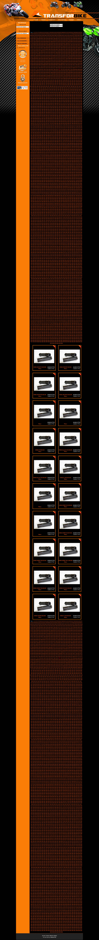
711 (81, 64)
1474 (77, 109)
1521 (74, 112)
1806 (68, 130)
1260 (81, 95)
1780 (64, 129)
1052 (55, 83)
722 (48, 66)
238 (68, 41)
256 (46, 43)
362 (68, 47)
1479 (36, 110)
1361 (40, 103)
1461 (49, 109)
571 (54, 58)
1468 (64, 109)
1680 (55, 123)
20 (52, 32)
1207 (70, 92)
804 (81, 69)
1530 (42, 114)
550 (71, 57)
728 (58, 66)
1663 (70, 121)
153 (81, 37)
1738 (77, 126)
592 (38, 60)
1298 (59, 98)
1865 (40, 135)
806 (32, 70)
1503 (36, 112)
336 (76, 46)
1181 (67, 90)
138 (56, 37)
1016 (81, 80)
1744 (38, 127)
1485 (49, 110)
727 (56, 66)
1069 (40, 84)
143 (64, 37)
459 (74, 52)
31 (65, 32)
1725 (49, 126)
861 (73, 72)
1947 (62, 140)
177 (69, 38)
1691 (79, 123)
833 (78, 70)
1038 (77, 81)
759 (58, 67)
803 (80, 69)
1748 (47, 127)
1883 (79, 135)
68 (58, 33)
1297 (57, 98)
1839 (36, 134)
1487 (53, 110)
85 (79, 33)
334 (73, 46)
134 (49, 37)
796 (68, 69)
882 (56, 74)
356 (58, 47)
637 (61, 61)
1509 (49, 112)
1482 (42, 110)
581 (71, 58)
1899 (62, 137)
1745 (40, 127)
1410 (42, 106)
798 (71, 69)
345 (39, 47)
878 (49, 74)
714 (34, 66)
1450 (77, 107)
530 (37, 57)
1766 (34, 129)
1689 (75, 123)
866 (81, 72)
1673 (40, 123)
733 (66, 66)
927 (80, 75)
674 (71, 63)
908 (48, 75)
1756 (64, 127)
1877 (66, 135)
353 (53, 47)
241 (73, 41)
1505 (40, 112)
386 (56, 49)
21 (53, 32)
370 (81, 47)
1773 (49, 129)
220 (37, 41)
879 (51, 74)
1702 (51, 124)
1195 (44, 92)
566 (46, 58)
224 (44, 41)
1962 (42, 141)
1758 (68, 127)
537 (49, 57)
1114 (31, 87)
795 (66, 69)
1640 (72, 120)
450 (59, 52)
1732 (64, 126)
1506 (42, 112)
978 (61, 78)
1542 (68, 114)
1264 (38, 97)
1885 (31, 137)
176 (68, 38)
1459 (44, 109)
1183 (71, 90)
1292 (47, 98)
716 (37, 66)
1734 (68, 126)
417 (56, 50)
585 (78, 58)
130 (43, 37)
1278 (68, 97)
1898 (59, 137)
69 (59, 33)
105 (54, 35)
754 (49, 67)
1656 (55, 121)
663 (53, 63)
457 (71, 52)
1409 (40, 106)
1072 (47, 84)
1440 (55, 107)
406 (38, 50)
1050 (51, 83)
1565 (66, 115)
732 (64, 66)
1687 (70, 123)
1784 (72, 129)
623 (37, 61)
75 (67, 33)
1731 (62, 126)
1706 (59, 124)
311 (34, 46)
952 (69, 77)
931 (34, 77)
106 (55, 35)
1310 (34, 100)
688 (43, 64)
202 (59, 40)
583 (74, 58)
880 (53, 74)
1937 (40, 140)
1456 (38, 109)
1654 (51, 121)
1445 (66, 107)
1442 (59, 107)
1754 (59, 127)
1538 (59, 114)
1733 (66, 126)
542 (58, 57)
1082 (68, 84)
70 (61, 33)
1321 (57, 100)
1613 (66, 118)
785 (49, 69)
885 (61, 74)
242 (74, 41)
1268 (47, 97)
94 (37, 35)
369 (80, 47)
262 (56, 43)
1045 (40, 83)
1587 (62, 117)
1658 (59, 121)
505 (48, 55)
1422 (68, 106)
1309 (31, 100)
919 (66, 75)
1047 (44, 83)
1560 (55, 115)
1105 (65, 86)
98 (42, 35)
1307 (79, 98)
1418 (59, 106)
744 (32, 67)
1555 (44, 115)
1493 (66, 110)
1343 (53, 101)
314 (39, 46)
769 (74, 67)
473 (46, 53)
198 (53, 40)
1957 (31, 141)
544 (61, 57)
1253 (66, 95)
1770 (42, 129)
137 (54, 37)
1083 (70, 84)
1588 (64, 117)
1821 (49, 132)
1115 (33, 87)
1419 (62, 106)
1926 (68, 138)
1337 (40, 101)
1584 (55, 117)
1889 (40, 137)
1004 (55, 80)
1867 (44, 135)
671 (66, 63)
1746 (42, 127)
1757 (66, 127)
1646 (34, 121)
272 (73, 43)
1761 (75, 127)
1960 (38, 141)
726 (54, 66)
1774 (51, 129)
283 (39, 44)
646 (76, 61)
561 (37, 58)
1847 (53, 134)
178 (71, 38)
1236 (81, 94)
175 (66, 38)
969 (46, 78)
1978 (77, 141)
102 (49, 35)
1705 (57, 124)
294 (58, 44)
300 (68, 44)
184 (81, 38)
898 (31, 75)
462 (80, 52)
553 (76, 57)
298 (64, 44)
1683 (62, 123)
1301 (66, 98)
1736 (72, 126)
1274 (59, 97)
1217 (40, 94)
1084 (72, 84)
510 (56, 55)
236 (64, 41)
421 (63, 50)
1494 (68, 110)
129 (41, 37)
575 (61, 58)
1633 (57, 120)
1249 (57, 95)
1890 (42, 137)
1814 (34, 132)
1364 (47, 103)
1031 (62, 81)
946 (59, 77)
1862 (34, 135)
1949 (66, 140)
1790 (34, 130)
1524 (81, 112)
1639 (70, 120)
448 (56, 52)
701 (64, 64)
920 (68, 75)
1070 (42, 84)
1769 (40, 129)
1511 (53, 112)
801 (76, 69)
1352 (72, 101)
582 (73, 58)
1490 (59, 110)
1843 (44, 134)
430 (78, 50)
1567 (70, 115)
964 (37, 78)
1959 (36, 141)
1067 (36, 84)
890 (69, 74)
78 (70, 33)
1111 (77, 86)
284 (41, 44)
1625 (40, 120)
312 (36, 46)
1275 (62, 97)
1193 (40, 92)
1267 (44, 97)
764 (66, 67)
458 (73, 52)
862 (74, 72)
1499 (79, 110)
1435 (44, 107)
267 (64, 43)
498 (36, 55)
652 (34, 63)
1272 (55, 97)
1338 (42, 101)
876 (46, 74)
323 (54, 46)
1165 (33, 90)
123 (31, 37)
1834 (77, 132)
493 (80, 53)
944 (56, 77)
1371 (62, 103)
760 (59, 67)
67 (57, 33)
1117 (37, 87)
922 (71, 75)
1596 (81, 117)
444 (49, 52)
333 (71, 46)
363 (69, 47)
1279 (70, 97)
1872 (55, 135)
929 (31, 77)
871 (37, 74)
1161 (77, 89)
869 (34, 74)
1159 (73, 89)
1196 (46, 92)
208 (70, 40)
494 (81, 53)
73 (64, 33)
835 (81, 70)
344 (37, 47)
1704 (55, 124)
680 (81, 63)
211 (74, 40)
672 (68, 63)
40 (76, 32)
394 (69, 49)
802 (78, 69)
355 (56, 47)
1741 (31, 127)
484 (64, 53)
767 (71, 67)
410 (44, 50)
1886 (34, 137)
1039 (79, 81)
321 (51, 46)
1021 (40, 81)
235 (63, 41)
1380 (81, 103)
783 (46, 69)
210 (73, 40)
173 (63, 38)
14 (45, 32)
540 (54, 57)
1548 (81, 114)
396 (73, 49)
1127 (58, 87)
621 (34, 61)
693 (51, 64)
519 (71, 55)
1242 (42, 95)
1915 (44, 138)
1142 (37, 89)
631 (51, 61)
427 (73, 50)
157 (36, 38)
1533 (49, 114)
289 (49, 44)
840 (37, 72)
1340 (47, 101)
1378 (77, 103)
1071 (44, 84)
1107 (69, 86)
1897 (57, 137)
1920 (55, 138)
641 (68, 61)
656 (41, 63)
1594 (77, 117)
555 (80, 57)
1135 (75, 87)
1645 (31, 121)
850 (54, 72)
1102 (59, 86)
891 (71, 74)
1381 (31, 104)
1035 (70, 81)
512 (59, 55)
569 (51, 58)
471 (43, 53)
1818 (42, 132)
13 (44, 32)
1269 (49, 97)
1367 (53, 103)
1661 (66, 121)
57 (45, 33)
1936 (38, 140)
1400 (72, 104)
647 (78, 61)
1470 (68, 109)
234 (61, 41)
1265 (40, 97)
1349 (66, 101)
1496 (72, 110)
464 (31, 53)
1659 (62, 121)
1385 (40, 104)
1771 (44, 129)
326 (59, 46)
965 (39, 78)
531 (39, 57)
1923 (62, 138)
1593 (75, 117)
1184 (73, 90)
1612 (64, 118)
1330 (77, 100)
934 (39, 77)
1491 (62, 110)
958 (80, 77)
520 (73, 55)
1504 (38, 112)
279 (32, 44)
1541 (66, 114)
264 (59, 43)
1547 (79, 114)
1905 (75, 137)
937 (44, 77)
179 (73, 38)
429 (76, 50)
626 (43, 61)
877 (48, 74)
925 (76, 75)
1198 (51, 92)
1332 (81, 100)
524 (80, 55)
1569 (75, 115)
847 (49, 72)
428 (74, 50)
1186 (77, 90)
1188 (81, 90)
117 (73, 35)
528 (34, 57)
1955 (79, 140)
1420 (64, 106)
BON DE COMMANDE (22, 43)
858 (68, 72)
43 (80, 32)
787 (52, 69)
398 (76, 49)
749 (41, 67)
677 (76, 63)
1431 (36, 107)
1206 (68, 92)
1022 (42, 81)
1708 (64, 124)
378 (43, 49)
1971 (62, 141)
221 (39, 41)
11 (41, 32)
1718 (34, 126)
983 (69, 78)
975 (56, 78)
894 (76, 74)
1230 (68, 94)
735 (69, 66)
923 (73, 75)
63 (52, 33)
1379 (79, 103)
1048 (47, 83)
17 (48, 32)
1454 (34, 109)
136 (53, 37)
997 (41, 80)
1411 (44, 106)
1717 (31, 126)
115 (70, 35)
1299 (62, 98)
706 (73, 64)
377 (41, 49)
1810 (77, 130)
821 (58, 70)
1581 (49, 117)
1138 (81, 87)
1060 (72, 83)
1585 (57, 117)
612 (71, 60)
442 (46, 52)
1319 (53, 100)
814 (46, 70)
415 (53, 50)
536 (48, 57)
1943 (53, 140)
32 (67, 32)
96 (40, 35)
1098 (50, 86)
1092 (37, 86)
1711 (70, 124)
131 (44, 37)
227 (49, 41)
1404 (81, 104)
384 (53, 49)
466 (34, 53)
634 (56, 61)
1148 (50, 89)
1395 (62, 104)
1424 (72, 106)
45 (30, 33)
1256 (72, 95)
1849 (57, 134)
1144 (42, 89)
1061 (75, 83)
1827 (62, 132)
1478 (34, 110)
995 (38, 80)
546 (64, 57)
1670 (34, 123)
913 (56, 75)
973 (53, 78)
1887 (36, 137)
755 (51, 67)
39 (75, 32)
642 (69, 61)
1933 (31, 140)
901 (36, 75)
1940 (47, 140)
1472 (72, 109)
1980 (81, 141)
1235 (79, 94)
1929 (74, 138)
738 (74, 66)
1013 (75, 80)
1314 (42, 100)
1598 (34, 118)
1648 (38, 121)
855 (63, 72)
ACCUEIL (36, 19)
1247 (53, 95)
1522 (77, 112)
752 (46, 67)
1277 (66, 97)
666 (58, 63)
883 (58, 74)
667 (59, 63)
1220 (47, 94)
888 (66, 74)
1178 (60, 90)
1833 (75, 132)
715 (36, 66)
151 (78, 37)
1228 (64, 94)
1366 (51, 103)
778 (37, 69)
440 (43, 52)
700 (63, 64)
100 (45, 35)
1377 (75, 103)
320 (49, 46)
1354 (77, 101)
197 (51, 40)
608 (64, 60)
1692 (81, 123)
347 (43, 47)
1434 (42, 107)
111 (63, 35)
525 (81, 55)
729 (59, 66)
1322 (59, 100)
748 (39, 67)
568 (49, 58)
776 (34, 69)
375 (37, 49)
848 (51, 72)
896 (80, 74)
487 (69, 53)
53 (40, 33)
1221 (49, 94)
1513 (57, 112)
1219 (44, 94)
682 (32, 64)
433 (31, 52)
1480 (38, 110)
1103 (61, 86)
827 (68, 70)
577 (64, 58)
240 (71, 41)
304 (74, 44)
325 (58, 46)
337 (78, 46)
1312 (38, 100)
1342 (51, 101)
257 (48, 43)
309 (31, 46)
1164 (31, 90)
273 (74, 43)
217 (32, 41)
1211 (78, 92)
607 (63, 60)
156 (34, 38)
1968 (55, 141)
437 (37, 52)
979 (63, 78)
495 (31, 55)
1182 (69, 90)
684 (36, 64)
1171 (46, 90)
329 (64, 46)
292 (54, 44)
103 (50, 35)
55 (42, 33)
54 (41, 33)
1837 (31, 134)
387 (58, 49)
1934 (34, 140)
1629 (49, 120)
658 (44, 63)
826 (66, 70)
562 (39, 58)
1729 (57, 126)
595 (43, 60)
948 (63, 77)
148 (73, 37)
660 (48, 63)
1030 (59, 81)
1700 (47, 124)
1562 (59, 115)
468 (37, 53)
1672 (38, 123)
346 (41, 47)
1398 (68, 104)
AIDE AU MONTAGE (62, 19)
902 (38, 75)
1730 (59, 126)
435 (34, 52)
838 (34, 72)
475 (49, 53)
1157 (69, 89)
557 (31, 58)
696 (56, 64)
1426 (77, 106)
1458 (42, 109)
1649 (40, 121)
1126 (56, 87)
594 (41, 60)
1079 (62, 84)
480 (58, 53)
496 (32, 55)
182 (78, 38)
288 (48, 44)
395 (71, 49)
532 (41, 57)
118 (75, 35)
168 (54, 38)
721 (46, 66)
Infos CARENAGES (21, 38)
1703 (53, 124)
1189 (32, 92)
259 (51, 43)
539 (53, 57)
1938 (42, 140)
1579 (44, 117)
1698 (42, 124)
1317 (49, 100)
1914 (42, 138)
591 (36, 60)
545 (63, 57)
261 (54, 43)
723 (49, 66)
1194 (42, 92)
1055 (62, 83)
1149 (52, 89)
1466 (59, 109)
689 (44, 64)
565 (44, 58)
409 (43, 50)
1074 (51, 84)
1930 (77, 138)
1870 (51, 135)
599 (49, 60)
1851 (62, 134)
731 (63, 66)
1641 (75, 120)
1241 (40, 95)
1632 (55, 120)
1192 (38, 92)
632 (53, 61)
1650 (42, 121)
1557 (49, 115)
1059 (70, 83)
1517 (66, 112)
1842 (42, 134)
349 (46, 47)
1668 (81, 121)
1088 (81, 84)
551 (73, 57)
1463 (53, 109)
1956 (81, 140)
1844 (47, 134)
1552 (38, 115)
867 (31, 74)
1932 (81, 138)
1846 (51, 134)
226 (48, 41)
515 (64, 55)
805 (31, 70)
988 (78, 78)
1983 (36, 143)
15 (46, 32)
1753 (57, 127)
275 (78, 43)
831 (74, 70)
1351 (70, 101)
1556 (47, 115)
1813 (31, 132)
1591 (70, 117)
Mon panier (71, 19)
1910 (34, 138)
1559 (53, 115)
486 (68, 53)
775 (32, 69)
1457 (40, 109)
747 (37, 67)
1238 (34, 95)
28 (62, 32)
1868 (47, 135)
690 (46, 64)
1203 (61, 92)
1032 (64, 81)
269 (68, 43)
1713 (74, 124)
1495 (70, 110)
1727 (53, 126)
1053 (57, 83)
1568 (72, 115)
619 (31, 61)
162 (44, 38)
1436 (47, 107)
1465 (57, 109)
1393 (57, 104)
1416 (55, 106)
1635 (62, 120)
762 (63, 67)
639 (64, 61)
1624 (38, 120)
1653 (49, 121)
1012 (72, 80)
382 (49, 49)
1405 (31, 106)
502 (43, 55)
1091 (35, 86)
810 (39, 70)
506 (49, 55)
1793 (40, 130)
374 (36, 49)
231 (56, 41)
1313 (40, 100)
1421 (66, 106)
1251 (62, 95)
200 (56, 40)
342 (34, 47)
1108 (71, 86)
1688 (72, 123)
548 (68, 57)
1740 (81, 126)
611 (69, 60)
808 (36, 70)
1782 (68, 129)
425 (69, 50)
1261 (31, 97)
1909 (31, 138)
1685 (66, 123)
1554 (42, 115)
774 (31, 69)
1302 (68, 98)
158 (37, 38)
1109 (73, 86)
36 (71, 32)
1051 (53, 83)
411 (46, 50)
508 (53, 55)
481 (59, 53)
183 (80, 38)
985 (73, 78)
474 (48, 53)
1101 (57, 86)
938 (46, 77)
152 (80, 37)
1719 (36, 126)
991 (31, 80)
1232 (72, 94)
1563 (62, 115)
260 (53, 43)
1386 (42, 104)
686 (39, 64)
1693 (31, 124)
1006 (60, 80)
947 (61, 77)
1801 (57, 130)
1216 (38, 94)
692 (49, 64)
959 (81, 77)
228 (51, 41)
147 (71, 37)
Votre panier (22, 60)
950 (66, 77)
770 (76, 67)
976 (58, 78)
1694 (34, 124)
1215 (36, 94)
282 (37, 44)
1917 (49, 138)
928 (81, 75)
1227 (62, 94)
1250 (59, 95)
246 (81, 41)
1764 (81, 127)
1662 (68, 121)
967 (43, 78)
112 (65, 35)
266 (63, 43)
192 (43, 40)
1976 (72, 141)
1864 (38, 135)
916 (61, 75)
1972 (64, 141)
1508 (47, 112)
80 (73, 33)
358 (61, 47)
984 (71, 78)
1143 (39, 89)
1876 (64, 135)
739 (76, 66)
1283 (79, 97)
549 (69, 57)
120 (78, 35)
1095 (44, 86)
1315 (44, 100)
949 (64, 77)
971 (49, 78)
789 (56, 69)
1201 (57, 92)
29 (63, 32)
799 (73, 69)
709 (78, 64)
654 (37, 63)
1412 (46, 106)
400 (80, 49)
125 (34, 37)
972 (51, 78)
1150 (54, 89)
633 (54, 61)
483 (63, 53)
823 (61, 70)
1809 (75, 130)
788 (54, 69)
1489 (57, 110)
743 (31, 67)
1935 (36, 140)
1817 (40, 132)
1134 (73, 87)
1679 (53, 123)
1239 (36, 95)
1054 (59, 83)
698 (59, 64)
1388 (47, 104)
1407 (36, 106)
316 (43, 46)
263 (58, 43)
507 (51, 55)
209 (71, 40)
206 (66, 40)
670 (64, 63)
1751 (53, 127)
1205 (66, 92)
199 (54, 40)
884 (59, 74)
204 (63, 40)
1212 (81, 92)
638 (63, 61)
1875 (62, 135)
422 (64, 50)
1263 (36, 97)
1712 (72, 124)
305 (76, 44)
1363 (44, 103)
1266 (42, 97)
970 (48, 78)
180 (74, 38)
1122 (48, 87)
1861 (31, 135)
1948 (64, 140)
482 (61, 53)
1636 (64, 120)
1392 (55, 104)
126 (36, 37)
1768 (38, 129)
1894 (51, 137)
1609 (57, 118)
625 (41, 61)
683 (34, 64)
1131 (66, 87)
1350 (68, 101)
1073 (49, 84)
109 (60, 35)
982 (68, 78)
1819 (44, 132)
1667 (79, 121)
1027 (53, 81)
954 (73, 77)
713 (32, 66)
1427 (79, 106)
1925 (66, 138)
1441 (57, 107)
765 (68, 67)
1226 (59, 94)
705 (71, 64)
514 (63, 55)
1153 (60, 89)
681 (31, 64)
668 (61, 63)
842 (41, 72)
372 (32, 49)
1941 (49, 140)
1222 (51, 94)
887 (64, 74)
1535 (53, 114)
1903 (70, 137)
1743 (36, 127)
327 (61, 46)
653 (36, 63)
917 (63, 75)
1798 (51, 130)
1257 (75, 95)
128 (39, 37)
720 (44, 66)
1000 (47, 80)
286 (44, 44)
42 (79, 32)
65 (55, 33)
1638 (68, 120)
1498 (77, 110)
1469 (66, 109)
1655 (53, 121)
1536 (55, 114)
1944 (55, 140)
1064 (81, 83)
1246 (51, 95)
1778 (59, 129)
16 (47, 32)
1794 (42, 130)
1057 (66, 83)
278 (31, 44)
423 (66, 50)
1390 (51, 104)
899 (32, 75)
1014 (77, 80)
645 (74, 61)
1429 (31, 107)
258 (49, 43)
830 (73, 70)
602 (54, 60)
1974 (68, 141)
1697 (40, 124)
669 (63, 63)
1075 (53, 84)
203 (61, 40)
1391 (53, 104)
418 (58, 50)
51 (38, 33)
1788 (81, 129)
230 (54, 41)
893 (74, 74)
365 (73, 47)
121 (80, 35)
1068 (38, 84)
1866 (42, 135)
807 (34, 70)
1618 (77, 118)
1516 (64, 112)
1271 (53, 97)
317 (44, 46)
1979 (79, 141)
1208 (72, 92)
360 (64, 47)
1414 (51, 106)
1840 (38, 134)
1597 (31, 118)
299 (66, 44)
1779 (62, 129)
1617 (74, 118)
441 (44, 52)
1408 (38, 106)
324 (56, 46)
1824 (55, 132)
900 (34, 75)
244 (78, 41)
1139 (31, 89)
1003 (53, 80)
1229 (66, 94)
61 (50, 33)
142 (63, 37)
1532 (47, 114)
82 (75, 33)
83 (76, 33)
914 (58, 75)
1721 (40, 126)
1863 (36, 135)
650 (31, 63)
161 (43, 38)
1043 (36, 83)
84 (78, 33)
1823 (53, 132)
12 (42, 32)
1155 (65, 89)
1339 (44, 101)
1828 (64, 132)
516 (66, 55)
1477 (31, 110)
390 (63, 49)
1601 (40, 118)
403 (32, 50)
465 (32, 53)
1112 (79, 86)
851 (56, 72)
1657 (57, 121)
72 (63, 33)
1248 (55, 95)
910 (51, 75)
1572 (81, 115)
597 (46, 60)
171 (59, 38)
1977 (75, 141)
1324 (64, 100)
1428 (81, 106)
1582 (51, 117)
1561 (57, 115)
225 (46, 41)
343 (36, 47)
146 (69, 37)
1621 (31, 120)
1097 (48, 86)
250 (36, 43)
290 (51, 44)
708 (76, 64)
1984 (38, 143)
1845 (49, 134)
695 (54, 64)
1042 (34, 83)
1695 (36, 124)
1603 (44, 118)
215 (81, 40)
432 (81, 50)
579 (68, 58)
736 (71, 66)
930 (32, 77)
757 (54, 67)
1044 (38, 83)
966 (41, 78)
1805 (66, 130)
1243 (44, 95)
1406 (34, 106)
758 (56, 67)
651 (32, 63)
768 (73, 67)
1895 (53, 137)
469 (39, 53)
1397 (66, 104)
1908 (81, 137)
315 (41, 46)
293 (56, 44)
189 (38, 40)
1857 (75, 134)
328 (63, 46)
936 (43, 77)
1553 (40, 115)
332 (69, 46)
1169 (42, 90)
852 (58, 72)
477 (53, 53)
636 (59, 61)
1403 (79, 104)
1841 (40, 134)
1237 (31, 95)
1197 (49, 92)
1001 (49, 80)
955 (74, 77)
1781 (66, 129)
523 (78, 55)
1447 (70, 107)
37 (73, 32)
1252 (64, 95)
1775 (53, 129)
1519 (70, 112)
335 (74, 46)
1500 (81, 110)
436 (36, 52)
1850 (59, 134)
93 (36, 35)
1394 (59, 104)
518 (69, 55)
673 (69, 63)
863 (76, 72)
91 (34, 35)
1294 (51, 98)
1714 (77, 124)
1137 (79, 87)
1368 (55, 103)
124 (32, 37)
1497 (75, 110)
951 (68, 77)
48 (34, 33)
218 (34, 41)
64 (53, 33)
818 (53, 70)
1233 (75, 94)
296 (61, 44)
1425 (74, 106)
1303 (70, 98)
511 (58, 55)
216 (31, 41)
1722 (42, 126)
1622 (34, 120)
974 (54, 78)
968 (44, 78)
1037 (75, 81)
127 (37, 37)
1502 (34, 112)
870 (36, 74)
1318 (51, 100)
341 (32, 47)
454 (66, 52)
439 (41, 52)
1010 (68, 80)
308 (81, 44)
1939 (44, 140)
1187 (79, 90)
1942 (51, 140)
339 (81, 46)
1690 (77, 123)
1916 (46, 138)
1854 (68, 134)
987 (76, 78)
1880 (72, 135)
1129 (62, 87)
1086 (77, 84)
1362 (42, 103)
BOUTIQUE (43, 19)
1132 (69, 87)
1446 (68, 107)
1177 (58, 90)
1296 (55, 98)
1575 (36, 117)
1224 (55, 94)
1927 (70, 138)
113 (67, 35)
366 (74, 47)
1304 (72, 98)
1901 (66, 137)
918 (64, 75)
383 (51, 49)
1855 (70, 134)
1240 (38, 95)
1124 (52, 87)
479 (56, 53)
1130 (64, 87)
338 (80, 46)
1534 (51, 114)
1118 (39, 87)
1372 (64, 103)
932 (36, 77)
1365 (49, 103)
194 (46, 40)
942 (53, 77)
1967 (53, 141)
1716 (81, 124)
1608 (55, 118)
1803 (62, 130)
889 (68, 74)
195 (48, 40)
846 (48, 72)
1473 (75, 109)
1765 (31, 129)
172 (61, 38)
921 (69, 75)
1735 (70, 126)
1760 (72, 127)
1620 (81, 118)
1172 (48, 90)
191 (41, 40)
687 (41, 64)
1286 (34, 98)
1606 (51, 118)
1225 (57, 94)
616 (78, 60)
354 (54, 47)
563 (41, 58)
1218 (42, 94)
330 (66, 46)
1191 (36, 92)
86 (80, 33)
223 (43, 41)
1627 (44, 120)
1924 (64, 138)
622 (36, 61)
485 (66, 53)
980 (64, 78)
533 (43, 57)
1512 (55, 112)
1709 (66, 124)
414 (51, 50)
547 (66, 57)
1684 (64, 123)
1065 (31, 84)
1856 (72, 134)
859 (69, 72)
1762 (77, 127)
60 (49, 33)
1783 (70, 129)
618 (81, 60)
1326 (68, 100)
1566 (68, 115)
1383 (36, 104)
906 (44, 75)
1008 (64, 80)
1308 (81, 98)
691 (48, 64)
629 (48, 61)
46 (32, 33)
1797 (49, 130)
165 (49, 38)
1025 (49, 81)
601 (53, 60)
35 (70, 32)
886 (63, 74)
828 (69, 70)
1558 (51, 115)
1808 (72, 130)
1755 (62, 127)
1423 (70, 106)
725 (53, 66)
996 (39, 80)
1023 (44, 81)
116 (72, 35)
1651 (44, 121)
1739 (79, 126)
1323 (62, 100)
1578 (42, 117)
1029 (57, 81)
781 (42, 69)
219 (36, 41)
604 (58, 60)
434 (32, 52)
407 (39, 50)
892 (73, 74)
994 (36, 80)
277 (81, 43)
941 (51, 77)
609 (66, 60)
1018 (34, 81)
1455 (36, 109)
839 (36, 72)
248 (32, 43)
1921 (57, 138)
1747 (44, 127)
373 (34, 49)
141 (61, 37)
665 (56, 63)
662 (51, 63)
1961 (40, 141)
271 (71, 43)
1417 (57, 106)
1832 (72, 132)
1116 (35, 87)
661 (49, 63)
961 (32, 78)
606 (61, 60)
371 (31, 49)
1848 (55, 134)
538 (51, 57)
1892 (47, 137)
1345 (57, 101)
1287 (36, 98)
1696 (38, 124)
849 (53, 72)
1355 (79, 101)
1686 (68, 123)
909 (49, 75)
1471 (70, 109)
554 (78, 57)
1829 (66, 132)
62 (51, 33)
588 (31, 60)
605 (59, 60)
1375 (70, 103)
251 (37, 43)
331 (68, 46)
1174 (52, 90)
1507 (44, 112)
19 (51, 32)
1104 (63, 86)
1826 (59, 132)
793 (63, 69)
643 (71, 61)
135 (51, 37)
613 (73, 60)
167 (53, 38)
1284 (81, 97)
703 (68, 64)
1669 (31, 123)
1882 (77, 135)
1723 (44, 126)
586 (80, 58)
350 (48, 47)
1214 (34, 94)
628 (46, 61)
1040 (81, 81)
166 (51, 38)
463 (81, 52)
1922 (59, 138)
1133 (71, 87)
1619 (79, 118)
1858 (77, 134)
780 (41, 69)
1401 (75, 104)
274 (76, 43)
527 (32, 57)
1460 (47, 109)
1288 (38, 98)
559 (34, 58)
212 (76, 40)
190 (39, 40)
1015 (79, 80)
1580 (47, 117)
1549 (31, 115)
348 (44, 47)
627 (44, 61)
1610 (59, 118)
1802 (59, 130)
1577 (40, 117)
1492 (64, 110)
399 (78, 49)
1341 (49, 101)
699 (61, 64)
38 (74, 32)
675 (73, 63)
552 (74, 57)
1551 (36, 115)
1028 (55, 81)
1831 (70, 132)
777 (36, 69)
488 (71, 53)
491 (76, 53)
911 (53, 75)
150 (76, 37)
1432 (38, 107)
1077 (57, 84)
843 (43, 72)
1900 (64, 137)
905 (43, 75)
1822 (51, 132)
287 (46, 44)
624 (39, 61)
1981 (31, 143)
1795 (44, 130)
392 (66, 49)
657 (43, 63)
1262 (34, 97)
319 (48, 46)
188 (36, 40)
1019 (36, 81)
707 (75, 64)
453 (64, 52)
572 (56, 58)
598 (48, 60)
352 (51, 47)
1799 (53, 130)
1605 (49, 118)
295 (59, 44)
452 (63, 52)
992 (33, 80)
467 (36, 53)
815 (48, 70)
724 (51, 66)
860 (71, 72)
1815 (36, 132)
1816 (38, 132)
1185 (75, 90)
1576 (38, 117)
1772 (47, 129)
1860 (81, 134)
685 (38, 64)
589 (32, 60)
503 (44, 55)
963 (36, 78)
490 (74, 53)
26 (59, 32)
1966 (51, 141)
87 (81, 33)
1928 (72, 138)
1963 (44, 141)
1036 (72, 81)
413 (49, 50)
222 (41, 41)
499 (38, 55)
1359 (36, 103)
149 (74, 37)
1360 (38, 103)
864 (78, 72)
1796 (47, 130)
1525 (31, 114)
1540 (64, 114)
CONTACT (79, 19)
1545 (75, 114)
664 (54, 63)
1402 (77, 104)
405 (36, 50)
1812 (81, 130)
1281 (75, 97)
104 (52, 35)
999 (44, 80)
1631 (53, 120)
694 (53, 64)
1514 (59, 112)
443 (48, 52)
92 (35, 35)
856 (64, 72)
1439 (53, 107)
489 (73, 53)
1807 (70, 130)
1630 (51, 120)
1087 (79, 84)
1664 (72, 121)
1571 (79, 115)
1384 (38, 104)
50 (36, 33)
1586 (59, 117)
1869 (49, 135)
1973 (66, 141)
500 (39, 55)
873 (41, 74)
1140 (33, 89)
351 (49, 47)
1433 (40, 107)
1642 (77, 120)
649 (81, 61)
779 (39, 69)
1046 (42, 83)
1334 (34, 101)
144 (66, 37)
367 (76, 47)
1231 (70, 94)
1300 (64, 98)
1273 (57, 97)
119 (76, 35)
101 (47, 35)
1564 (64, 115)
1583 (53, 117)
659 (46, 63)
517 (68, 55)
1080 (64, 84)
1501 (31, 112)
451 (61, 52)
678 (78, 63)
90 (33, 35)
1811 (79, 130)
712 (31, 66)
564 (43, 58)
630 (49, 61)
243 (76, 41)
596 (44, 60)
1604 (47, 118)
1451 (79, 107)
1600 (38, 118)
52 (39, 33)
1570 (77, 115)
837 (32, 72)
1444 (64, 107)
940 (49, 77)
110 (62, 35)
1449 (75, 107)
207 (68, 40)
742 (81, 66)
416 (54, 50)
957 (78, 77)
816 (49, 70)
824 (63, 70)
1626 (42, 120)
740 (78, 66)
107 (57, 35)
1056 (64, 83)
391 (64, 49)
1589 (66, 117)
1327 (70, 100)
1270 (51, 97)
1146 (46, 89)
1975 (70, 141)
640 (66, 61)
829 (71, 70)
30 (64, 32)
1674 (42, 123)
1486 (51, 110)
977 (59, 78)
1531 (44, 114)
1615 (70, 118)
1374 (68, 103)
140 (59, 37)
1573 (31, 117)
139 (58, 37)
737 (73, 66)
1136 (77, 87)
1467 (62, 109)
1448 (72, 107)
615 (76, 60)
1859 (79, 134)
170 (58, 38)
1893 (49, 137)
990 (81, 78)
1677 (49, 123)
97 (41, 35)
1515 (62, 112)
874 (43, 74)
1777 (57, 129)
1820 (47, 132)
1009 (66, 80)
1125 (54, 87)
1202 (59, 92)
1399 (70, 104)
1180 (65, 90)
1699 (44, 124)
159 (39, 38)
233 (59, 41)
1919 (53, 138)
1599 (36, 118)
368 (78, 47)
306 (78, 44)
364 (71, 47)
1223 (53, 94)
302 (71, 44)
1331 (79, 100)
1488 (55, 110)
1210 (76, 92)
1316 (46, 100)
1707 (62, 124)
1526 (34, 114)
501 (41, 55)
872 (39, 74)
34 (69, 32)
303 (73, 44)
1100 (55, 86)
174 (64, 38)
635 (58, 61)
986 (74, 78)
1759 (70, 127)
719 (43, 66)
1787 (79, 129)
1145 (44, 89)
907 (46, 75)
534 (44, 57)
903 (39, 75)
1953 (75, 140)
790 (57, 69)
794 (65, 69)
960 (31, 78)
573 (58, 58)
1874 (59, 135)
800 (75, 69)
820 (56, 70)
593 (39, 60)
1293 (49, 98)
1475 (79, 109)
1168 (39, 90)
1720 (38, 126)
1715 (79, 124)
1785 (75, 129)
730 (61, 66)
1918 (51, 138)
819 (54, 70)
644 (73, 61)
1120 (43, 87)
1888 (38, 137)
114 (68, 35)
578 (66, 58)
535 (46, 57)
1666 (77, 121)
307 (80, 44)
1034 (68, 81)
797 (70, 69)
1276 (64, 97)
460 (76, 52)
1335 (36, 101)
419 (59, 50)
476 (51, 53)
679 (80, 63)
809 (38, 70)
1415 (53, 106)
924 (74, 75)
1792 (38, 130)
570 (53, 58)
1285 (31, 98)
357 (59, 47)
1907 (79, 137)
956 (76, 77)
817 (51, 70)
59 (47, 33)
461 (78, 52)
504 (46, 55)
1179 (62, 90)
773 (81, 67)
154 (31, 38)
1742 (34, 127)
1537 (57, 114)
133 (48, 37)
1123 (50, 87)
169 (56, 38)
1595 (79, 117)
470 (41, 53)
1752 (55, 127)
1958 (34, 141)
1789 (31, 130)
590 (34, 60)
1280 (72, 97)
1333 (31, 101)
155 (32, 38)
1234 (77, 94)
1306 (77, 98)
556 (81, 57)
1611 (62, 118)
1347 (62, 101)
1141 (35, 89)
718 (41, 66)
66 (56, 33)
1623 (36, 120)
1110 (75, 86)
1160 (75, 89)
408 (41, 50)
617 (80, 60)
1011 (70, 80)
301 (69, 44)
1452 (81, 107)
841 (39, 72)
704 (70, 64)
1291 (44, 98)
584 (76, 58)
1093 (40, 86)
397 (74, 49)
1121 (46, 87)
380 (46, 49)
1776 (55, 129)
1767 (36, 129)
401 (81, 49)
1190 (34, 92)
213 (78, 40)
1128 (60, 87)
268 (66, 43)
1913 (40, 138)
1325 (66, 100)
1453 (31, 109)
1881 (75, 135)
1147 (48, 89)
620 (32, 61)
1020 (38, 81)
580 (69, 58)
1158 (71, 89)
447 (54, 52)
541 (56, 57)
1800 (55, 130)
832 (76, 70)
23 (56, 32)
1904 (72, 137)
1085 (75, 84)
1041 (31, 83)
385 (54, 49)
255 (44, 43)
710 (80, 64)
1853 (66, 134)
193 (44, 40)
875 (44, 74)
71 (62, 33)
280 (34, 44)
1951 (70, 140)
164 (48, 38)
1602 (42, 118)
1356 (81, 101)
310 (32, 46)
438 (39, 52)
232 (58, 41)
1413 (49, 106)
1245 (49, 95)
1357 (31, 103)
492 (78, 53)
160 (41, 38)
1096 (46, 86)
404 (34, 50)
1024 (47, 81)
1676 (47, 123)
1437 (49, 107)
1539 (62, 114)
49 (35, 33)
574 (59, 58)
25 (58, 32)
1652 (47, 121)
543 (59, 57)
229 (53, 41)
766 (69, 67)
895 (78, 74)
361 (66, 47)
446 (53, 52)
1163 (81, 89)
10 (40, 32)
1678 (51, 123)
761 (61, 67)
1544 (72, 114)
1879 (70, 135)
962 (34, 78)
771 (78, 67)
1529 (40, 114)
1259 (79, 95)
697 (58, 64)
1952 (72, 140)
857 (66, 72)
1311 (36, 100)
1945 (57, 140)
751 (44, 67)
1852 (64, 134)
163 (46, 38)
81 (74, 33)
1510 (51, 112)
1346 (59, 101)
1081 (66, 84)
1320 (55, 100)
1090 (33, 86)
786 (51, 69)
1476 (81, 109)
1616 (72, 118)
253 (41, 43)
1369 (57, 103)
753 (48, 67)
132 (46, 37)
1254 (68, 95)
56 (44, 33)
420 (61, 50)
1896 (55, 137)
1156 (67, 89)
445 (51, 52)
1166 (35, 90)
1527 (36, 114)
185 (31, 40)
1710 (68, 124)
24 (57, 32)
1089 (31, 86)
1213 (31, 94)
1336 (38, 101)
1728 (55, 126)
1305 (75, 98)
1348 (64, 101)
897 (81, 74)
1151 (56, 89)
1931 (79, 138)
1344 (55, 101)
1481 (40, 110)
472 (44, 53)
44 (81, 32)
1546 (77, 114)
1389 (49, 104)
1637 (66, 120)
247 (31, 43)
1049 (49, 83)
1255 (70, 95)
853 (59, 72)
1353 (75, 101)
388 (59, 49)
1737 (75, 126)
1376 (72, 103)
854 (61, 72)
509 (54, 55)
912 (54, 75)
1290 (42, 98)
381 (48, 49)
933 (37, 77)
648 (80, 61)
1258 (77, 95)
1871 (53, 135)
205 (64, 40)
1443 (62, 107)
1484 (47, 110)
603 (56, 60)
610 (68, 60)
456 (69, 52)
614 (74, 60)
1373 (66, 103)
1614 (68, 118)
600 (51, 60)
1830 (68, 132)
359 (63, 47)
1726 (51, 126)
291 (53, 44)
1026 (51, 81)
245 (80, 41)
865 (80, 72)
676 (74, 63)
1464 (55, 109)
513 (61, 55)
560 (36, 58)
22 (54, 32)
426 (71, 50)
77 (69, 33)
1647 (36, 121)
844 (44, 72)
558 (32, 58)
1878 (68, 135)
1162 (79, 89)
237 (66, 41)
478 (54, 53)
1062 (77, 83)
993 (34, 80)
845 (46, 72)
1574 (34, 117)
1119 (41, 87)
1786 (77, 129)
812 (43, 70)
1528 (38, 114)
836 (31, 72)
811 (41, 70)
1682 (59, 123)
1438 (51, 107)
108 (59, 35)
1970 (59, 141)
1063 (79, 83)
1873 (57, 135)
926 (78, 75)
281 (36, 44)
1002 (51, 80)
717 (39, 66)
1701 (49, 124)
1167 (37, 90)
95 (39, 35)
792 (61, 69)
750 (43, 67)
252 (39, 43)
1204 (63, 92)
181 (76, 38)
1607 (53, 118)
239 (69, 41)
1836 (81, 132)
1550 (34, 115)
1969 (57, 141)
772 (80, 67)
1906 (77, 137)
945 (58, 77)
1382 (34, 104)
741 (80, 66)
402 (31, 50)
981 (66, 78)
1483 (44, 110)
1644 (81, 120)
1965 (49, 141)
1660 (64, 121)
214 (80, 40)
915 (59, 75)
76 (68, 33)
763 (64, 67)
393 (68, 49)
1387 (44, 104)
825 (64, 70)
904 (41, 75)
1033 (66, 81)
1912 (38, 138)
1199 (53, 92)
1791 (36, 130)
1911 (36, 138)
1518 (68, 112)
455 (68, 52)
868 (32, 74)
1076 (55, 84)
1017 (31, 81)
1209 (74, 92)
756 (53, 67)
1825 (57, 132)
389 (61, 49)
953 (71, 77)
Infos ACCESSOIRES (22, 40)
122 (81, 35)
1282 (77, 97)
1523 (79, 112)
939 (48, 77)
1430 (34, 107)
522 (76, 55)
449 (58, 52)
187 (34, 40)
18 (50, 32)
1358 (34, 103)
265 (61, 43)
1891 (44, 137)
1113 (81, 86)
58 (46, 33)
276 (80, 43)
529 (36, 57)
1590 (68, 117)
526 (31, 57)
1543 (70, 114)
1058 (68, 83)
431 (80, 50)
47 (33, 33)
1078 (59, 84)
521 (74, 55)
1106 (67, 86)
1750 (51, 127)
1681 (57, 123)
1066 (34, 84)
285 (43, 44)
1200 (55, 92)
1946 (59, 140)
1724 (47, 126)
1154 (62, 89)
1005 (57, 80)
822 (59, 70)
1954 (77, 140)
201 (58, 40)
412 (48, 50)
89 (31, 35)
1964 (47, 141)
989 (80, 78)
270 (69, 43)
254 (43, 43)
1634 (59, 120)
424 (68, 50)
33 (68, 32)
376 (39, 49)
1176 (56, 90)
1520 (72, 112)
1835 (79, 132)
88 (30, 35)
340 (31, 47)
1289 (40, 98)
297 (63, 44)
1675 (44, 123)
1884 (81, 135)
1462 (51, 109)
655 (39, 63)
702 (66, 64)
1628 (47, 120)
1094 (42, 86)
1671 (36, 123)
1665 (75, 121)
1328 (72, 100)
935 (41, 77)
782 (44, 69)
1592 (72, 117)
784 (47, 69)
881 (54, 74)
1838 (34, 134)
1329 (74, 100)
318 (46, 46)
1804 (64, 130)
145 (68, 37)
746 (36, 67)
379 (44, 49)
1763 (79, 127)
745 (34, 67)
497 (34, 55)
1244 (47, 95)
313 (37, 46)
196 (49, 40)
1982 (34, 143)
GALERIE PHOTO (51, 19)
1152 (58, 89)
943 (54, 77)
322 (53, 46)
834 (80, 70)
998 (43, 80)
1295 (53, 98)
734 (68, 66)
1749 (49, 127)
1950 (68, 140)
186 (32, 40)
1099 (53, 86)
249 (34, 43)
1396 (64, 104)
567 (48, 58)
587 (81, 58)
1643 (79, 120)
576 (63, 58)
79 (72, 33)
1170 (44, 90)
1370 (59, 103)
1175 (54, 90)
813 (44, 70)
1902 (68, 137)
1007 (62, 80)
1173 (50, 90)
